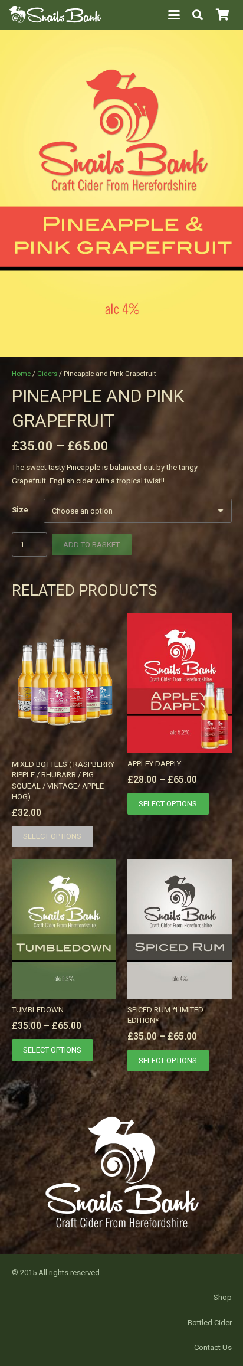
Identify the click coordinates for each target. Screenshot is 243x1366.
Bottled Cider (210, 1322)
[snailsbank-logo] (55, 15)
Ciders (47, 374)
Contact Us (213, 1347)
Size (20, 509)
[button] (174, 15)
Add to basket (91, 544)
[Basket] (222, 15)
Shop (223, 1297)
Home (21, 374)
